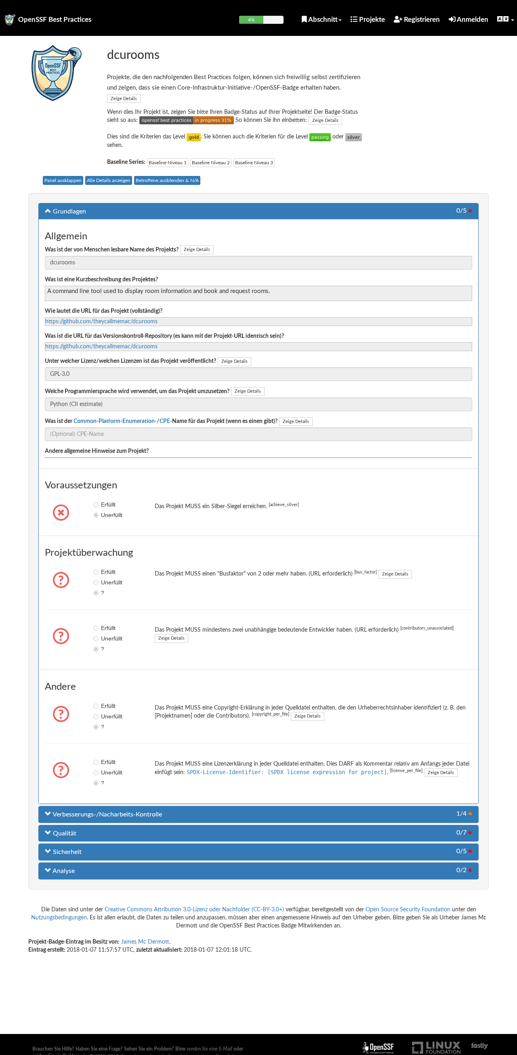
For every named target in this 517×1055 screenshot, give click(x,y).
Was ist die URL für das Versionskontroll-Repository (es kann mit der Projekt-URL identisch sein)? (164, 336)
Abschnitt (322, 19)
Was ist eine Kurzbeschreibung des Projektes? (101, 280)
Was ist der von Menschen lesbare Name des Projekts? (112, 250)
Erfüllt (107, 504)
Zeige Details (124, 98)
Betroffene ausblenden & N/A (167, 180)
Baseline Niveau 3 (254, 162)
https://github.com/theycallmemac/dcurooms (101, 321)
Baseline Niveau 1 (168, 162)
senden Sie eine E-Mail (209, 1049)
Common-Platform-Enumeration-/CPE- (123, 421)
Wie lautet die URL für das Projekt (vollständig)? (103, 311)
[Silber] (353, 137)
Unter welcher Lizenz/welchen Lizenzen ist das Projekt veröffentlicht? (130, 361)
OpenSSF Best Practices (54, 19)
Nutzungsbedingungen (59, 918)
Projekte (371, 19)
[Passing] (320, 137)
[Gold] (194, 137)
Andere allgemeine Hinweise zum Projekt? (97, 451)
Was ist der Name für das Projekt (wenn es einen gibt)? (161, 421)
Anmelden (472, 19)
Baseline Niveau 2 (211, 162)
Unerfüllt (107, 515)
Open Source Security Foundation (408, 910)
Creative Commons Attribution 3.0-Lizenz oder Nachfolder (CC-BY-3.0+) (194, 910)
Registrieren (421, 19)
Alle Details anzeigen (108, 180)
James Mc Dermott (145, 942)
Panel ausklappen (63, 180)
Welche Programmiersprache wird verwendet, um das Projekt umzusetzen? (137, 391)
